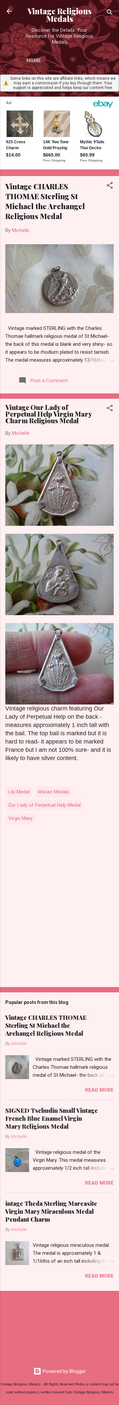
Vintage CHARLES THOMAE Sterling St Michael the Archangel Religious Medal (45, 201)
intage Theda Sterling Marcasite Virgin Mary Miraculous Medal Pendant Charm (51, 1211)
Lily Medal (18, 792)
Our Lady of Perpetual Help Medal (44, 805)
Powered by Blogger (63, 1371)
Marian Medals (53, 792)
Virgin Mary (20, 818)
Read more (99, 1090)
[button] (110, 186)
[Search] (110, 13)
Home (33, 61)
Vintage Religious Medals (59, 15)
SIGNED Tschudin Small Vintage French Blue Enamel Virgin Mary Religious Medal (51, 1118)
